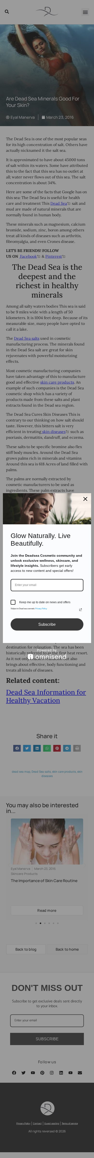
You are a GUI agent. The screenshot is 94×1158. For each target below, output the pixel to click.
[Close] (85, 499)
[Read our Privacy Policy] (80, 610)
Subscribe (47, 624)
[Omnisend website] (47, 654)
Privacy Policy (41, 609)
